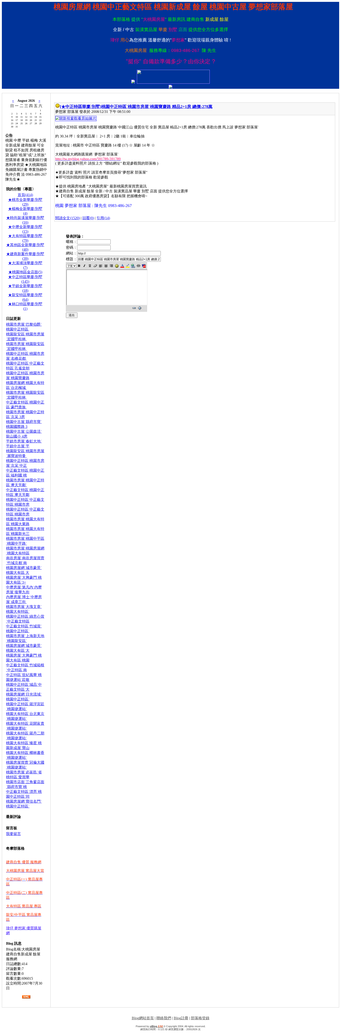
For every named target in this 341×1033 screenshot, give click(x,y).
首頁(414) (25, 195)
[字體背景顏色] (127, 266)
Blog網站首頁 (143, 1018)
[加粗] (79, 266)
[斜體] (84, 266)
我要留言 (13, 834)
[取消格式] (95, 266)
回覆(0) (88, 218)
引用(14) (103, 218)
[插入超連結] (133, 266)
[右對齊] (111, 266)
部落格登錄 (200, 1018)
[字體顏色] (122, 266)
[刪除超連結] (138, 266)
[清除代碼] (143, 266)
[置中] (106, 266)
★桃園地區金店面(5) (25, 272)
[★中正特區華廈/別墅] (80, 106)
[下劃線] (90, 266)
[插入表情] (116, 266)
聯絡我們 (163, 1018)
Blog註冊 (181, 1018)
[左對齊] (100, 266)
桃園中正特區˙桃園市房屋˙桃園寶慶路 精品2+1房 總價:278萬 (156, 106)
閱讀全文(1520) (67, 218)
